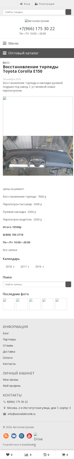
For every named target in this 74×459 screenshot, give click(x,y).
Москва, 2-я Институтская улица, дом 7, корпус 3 (39, 408)
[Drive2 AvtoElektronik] (37, 436)
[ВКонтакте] (14, 436)
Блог (6, 333)
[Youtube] (29, 436)
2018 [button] (9, 266)
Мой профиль (12, 385)
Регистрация (46, 4)
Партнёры (9, 339)
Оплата (8, 357)
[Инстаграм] (21, 436)
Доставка (9, 351)
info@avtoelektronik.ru (21, 414)
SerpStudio (28, 444)
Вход (27, 4)
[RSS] (6, 436)
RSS (7, 62)
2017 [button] (23, 266)
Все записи (10, 250)
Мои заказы (10, 379)
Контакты (9, 364)
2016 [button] (38, 266)
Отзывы (8, 345)
